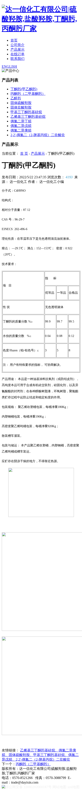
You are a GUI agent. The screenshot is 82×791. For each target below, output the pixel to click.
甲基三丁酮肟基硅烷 (26, 112)
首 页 (24, 153)
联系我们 (17, 59)
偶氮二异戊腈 (20, 126)
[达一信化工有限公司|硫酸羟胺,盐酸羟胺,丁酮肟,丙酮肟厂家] (41, 28)
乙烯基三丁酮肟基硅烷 (27, 116)
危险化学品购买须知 (56, 782)
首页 (13, 40)
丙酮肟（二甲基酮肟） (27, 93)
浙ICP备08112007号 (52, 773)
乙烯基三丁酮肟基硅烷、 (39, 750)
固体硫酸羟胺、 (21, 755)
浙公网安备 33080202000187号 (28, 787)
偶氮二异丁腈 (20, 121)
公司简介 (17, 45)
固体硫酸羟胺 (20, 103)
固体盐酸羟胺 (20, 107)
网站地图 (59, 787)
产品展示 (17, 49)
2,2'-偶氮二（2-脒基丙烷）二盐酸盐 (37, 135)
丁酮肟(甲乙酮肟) (23, 89)
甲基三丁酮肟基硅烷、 (50, 755)
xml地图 (73, 787)
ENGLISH (9, 66)
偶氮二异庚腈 (20, 130)
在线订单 (17, 54)
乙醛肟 (15, 98)
